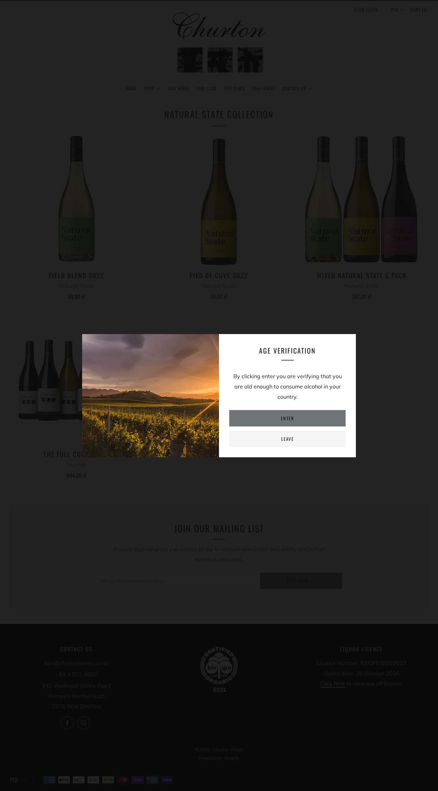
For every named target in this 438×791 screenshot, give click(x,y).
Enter (287, 418)
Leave (287, 438)
